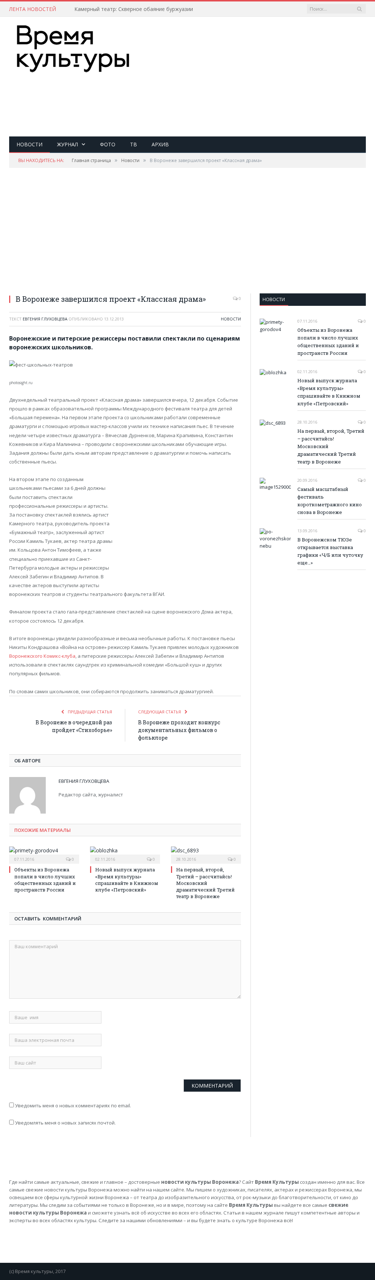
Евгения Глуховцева (45, 319)
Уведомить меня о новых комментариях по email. (73, 1105)
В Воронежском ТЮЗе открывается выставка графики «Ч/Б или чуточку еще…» (330, 551)
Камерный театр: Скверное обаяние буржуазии (133, 9)
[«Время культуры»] (73, 47)
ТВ (133, 144)
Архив (160, 144)
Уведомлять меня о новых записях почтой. (65, 1122)
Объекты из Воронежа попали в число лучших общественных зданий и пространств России (45, 879)
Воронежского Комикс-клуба (42, 656)
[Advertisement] (234, 97)
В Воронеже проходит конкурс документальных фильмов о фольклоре (179, 730)
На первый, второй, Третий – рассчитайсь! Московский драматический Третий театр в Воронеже (205, 883)
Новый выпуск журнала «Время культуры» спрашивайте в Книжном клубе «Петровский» (126, 879)
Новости (29, 144)
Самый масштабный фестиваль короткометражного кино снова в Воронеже (329, 500)
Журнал (67, 144)
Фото (107, 144)
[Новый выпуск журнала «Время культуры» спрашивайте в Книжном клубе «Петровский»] (125, 854)
